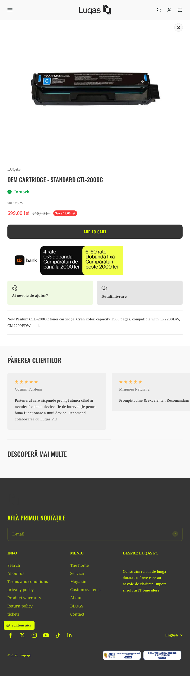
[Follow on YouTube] (46, 635)
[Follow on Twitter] (22, 635)
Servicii (77, 573)
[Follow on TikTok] (58, 635)
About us (15, 573)
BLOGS (76, 606)
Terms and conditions (27, 581)
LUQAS (14, 169)
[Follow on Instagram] (34, 635)
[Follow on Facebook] (10, 635)
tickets (13, 614)
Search (13, 565)
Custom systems (85, 589)
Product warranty (24, 597)
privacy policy (20, 589)
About (76, 597)
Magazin (78, 581)
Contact (77, 614)
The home (79, 565)
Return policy (20, 606)
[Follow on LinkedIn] (69, 635)
